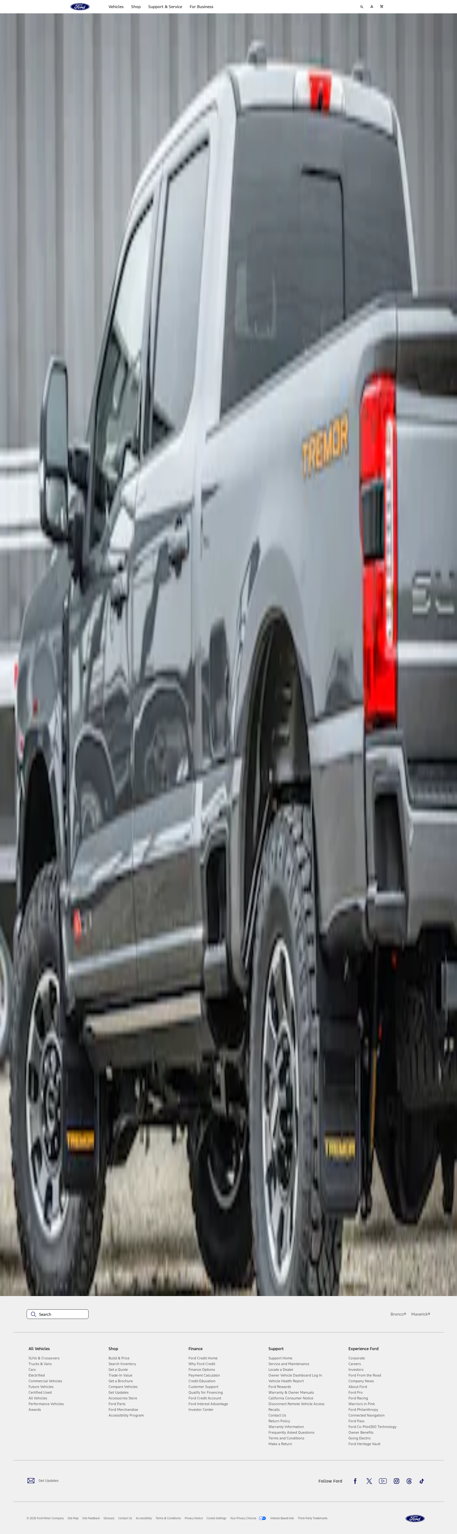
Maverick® (420, 1314)
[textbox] (57, 1314)
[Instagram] (396, 1481)
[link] (73, 1518)
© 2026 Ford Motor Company (45, 1518)
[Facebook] (356, 1481)
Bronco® (398, 1314)
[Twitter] (369, 1481)
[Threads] (409, 1481)
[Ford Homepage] (415, 1518)
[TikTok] (422, 1481)
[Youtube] (383, 1481)
